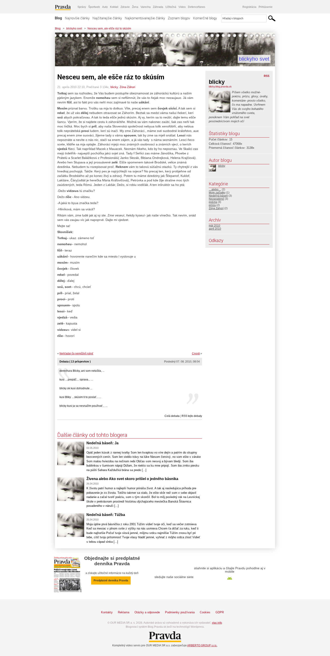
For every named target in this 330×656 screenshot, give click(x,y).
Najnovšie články (77, 18)
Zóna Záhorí (127, 87)
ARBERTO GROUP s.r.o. (202, 645)
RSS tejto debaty (192, 416)
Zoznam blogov (179, 18)
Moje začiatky (217, 192)
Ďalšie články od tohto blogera (92, 434)
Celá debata (172, 416)
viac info (217, 622)
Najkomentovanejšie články (145, 18)
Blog (58, 18)
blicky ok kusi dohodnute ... (75, 388)
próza (212, 205)
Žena (135, 7)
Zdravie (125, 7)
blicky (114, 87)
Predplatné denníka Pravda (111, 580)
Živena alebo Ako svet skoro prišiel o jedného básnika (132, 479)
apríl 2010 (215, 228)
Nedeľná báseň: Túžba (105, 515)
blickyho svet (74, 28)
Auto (105, 7)
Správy (81, 7)
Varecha (146, 7)
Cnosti (196, 353)
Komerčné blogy (205, 18)
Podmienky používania (180, 612)
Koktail (114, 7)
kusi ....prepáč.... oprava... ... (76, 379)
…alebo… (215, 189)
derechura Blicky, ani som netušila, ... (81, 370)
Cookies (205, 612)
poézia (213, 202)
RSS (266, 76)
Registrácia (249, 7)
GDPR (220, 612)
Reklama (123, 612)
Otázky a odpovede (147, 612)
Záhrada (158, 7)
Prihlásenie (266, 7)
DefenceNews (196, 7)
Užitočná (170, 7)
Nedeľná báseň (218, 195)
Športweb (94, 7)
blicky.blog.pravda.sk (220, 86)
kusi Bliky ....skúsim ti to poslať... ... (80, 397)
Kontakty (107, 612)
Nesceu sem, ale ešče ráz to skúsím (109, 28)
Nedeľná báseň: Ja (102, 443)
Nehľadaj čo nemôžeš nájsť (76, 353)
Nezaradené (216, 198)
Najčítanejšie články (107, 18)
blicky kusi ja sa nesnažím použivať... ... (83, 405)
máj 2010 (214, 225)
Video (182, 7)
